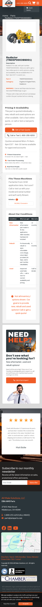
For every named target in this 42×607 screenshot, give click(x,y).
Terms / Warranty (32, 557)
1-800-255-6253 (22, 3)
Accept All (25, 604)
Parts (12, 16)
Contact (18, 559)
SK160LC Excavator (21, 203)
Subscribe (34, 482)
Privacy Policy (5, 559)
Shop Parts (5, 557)
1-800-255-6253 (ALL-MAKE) (17, 515)
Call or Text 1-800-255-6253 (22, 135)
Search (12, 557)
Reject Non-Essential (9, 604)
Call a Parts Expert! (22, 380)
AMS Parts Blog (20, 557)
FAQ (12, 559)
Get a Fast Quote (22, 130)
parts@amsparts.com (13, 518)
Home (5, 16)
